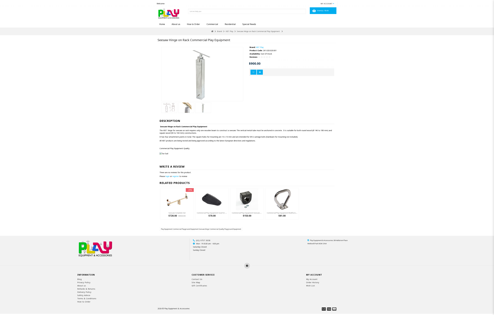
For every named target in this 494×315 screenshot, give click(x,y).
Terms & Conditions (86, 298)
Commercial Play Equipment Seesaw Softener (249, 213)
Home (162, 24)
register (175, 176)
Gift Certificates (199, 285)
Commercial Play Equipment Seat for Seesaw (214, 213)
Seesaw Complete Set (177, 213)
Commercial (212, 24)
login (168, 176)
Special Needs (249, 24)
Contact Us (197, 279)
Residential (230, 24)
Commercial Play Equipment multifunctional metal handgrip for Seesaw (294, 213)
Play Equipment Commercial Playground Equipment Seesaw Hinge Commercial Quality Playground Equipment (201, 229)
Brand (219, 31)
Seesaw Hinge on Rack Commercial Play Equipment (258, 31)
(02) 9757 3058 (203, 240)
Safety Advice (83, 295)
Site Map (196, 282)
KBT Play (229, 31)
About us (176, 24)
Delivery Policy (84, 292)
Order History (312, 282)
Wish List (310, 285)
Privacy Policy (83, 282)
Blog (79, 279)
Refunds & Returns (86, 289)
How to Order (193, 24)
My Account (311, 279)
